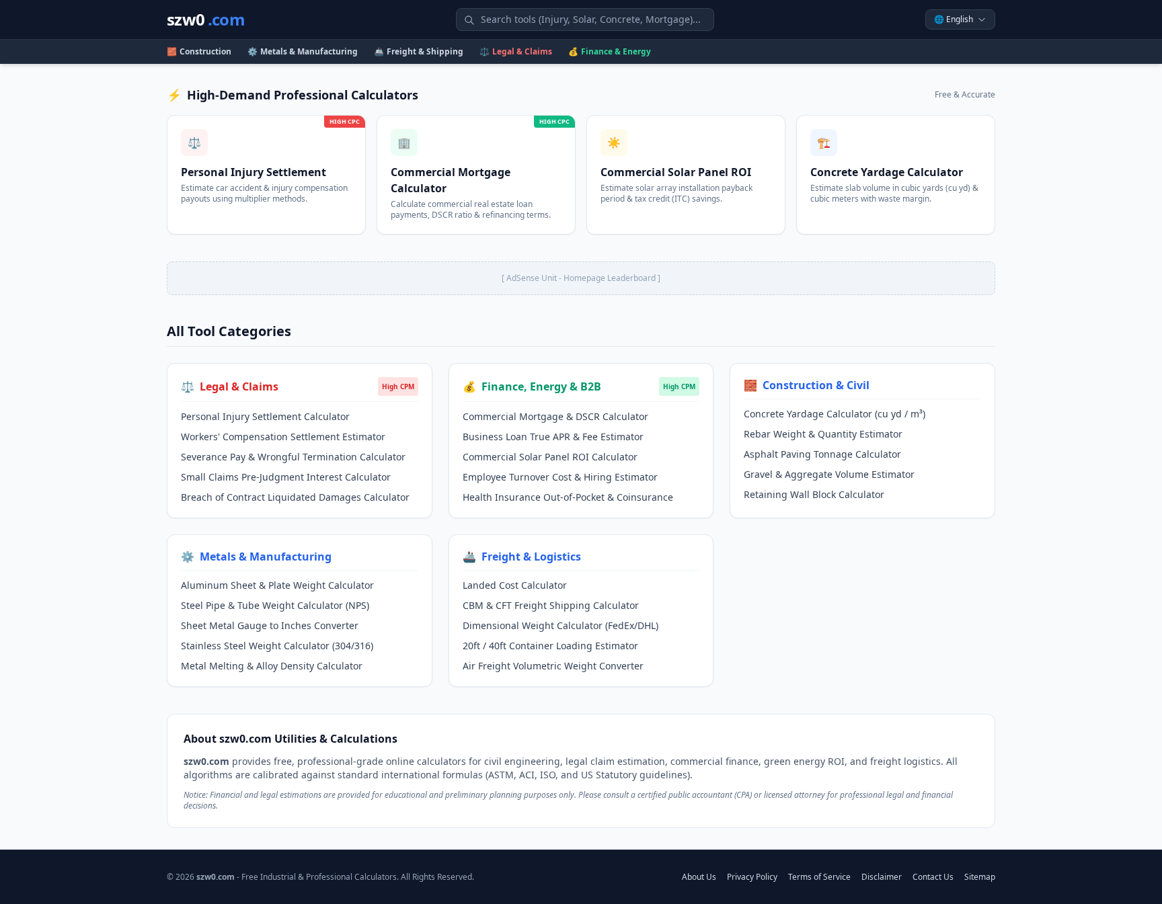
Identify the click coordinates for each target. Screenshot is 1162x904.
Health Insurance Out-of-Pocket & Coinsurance (568, 497)
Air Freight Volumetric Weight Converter (553, 665)
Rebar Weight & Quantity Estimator (823, 433)
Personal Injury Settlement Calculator (265, 416)
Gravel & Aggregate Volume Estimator (829, 474)
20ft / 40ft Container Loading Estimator (550, 645)
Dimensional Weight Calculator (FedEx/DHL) (560, 625)
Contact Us (933, 877)
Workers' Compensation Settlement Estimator (283, 436)
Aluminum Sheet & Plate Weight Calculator (277, 585)
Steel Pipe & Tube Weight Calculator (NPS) (275, 605)
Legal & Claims (515, 51)
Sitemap (979, 877)
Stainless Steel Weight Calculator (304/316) (277, 645)
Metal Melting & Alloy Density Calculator (271, 665)
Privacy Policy (752, 877)
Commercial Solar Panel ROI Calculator (550, 456)
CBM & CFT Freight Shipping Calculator (551, 605)
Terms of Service (819, 877)
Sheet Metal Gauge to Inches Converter (269, 625)
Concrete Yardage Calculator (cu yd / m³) (834, 413)
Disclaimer (881, 877)
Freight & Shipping (418, 51)
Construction (199, 51)
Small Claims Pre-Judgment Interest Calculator (286, 476)
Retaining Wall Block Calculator (814, 494)
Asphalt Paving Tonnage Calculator (822, 454)
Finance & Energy (609, 51)
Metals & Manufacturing (302, 51)
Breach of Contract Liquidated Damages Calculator (295, 497)
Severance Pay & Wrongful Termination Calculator (293, 456)
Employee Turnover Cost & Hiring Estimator (560, 476)
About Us (699, 877)
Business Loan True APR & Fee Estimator (553, 436)
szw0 (206, 19)
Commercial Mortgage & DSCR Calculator (555, 416)
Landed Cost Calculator (515, 585)
